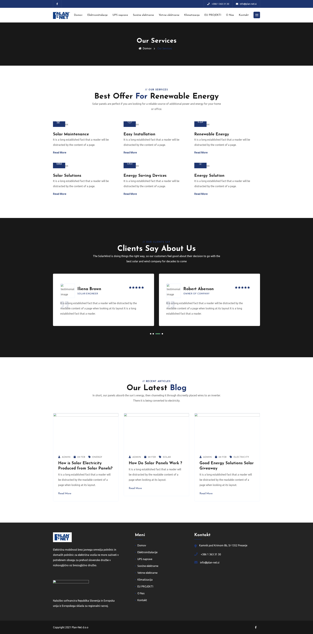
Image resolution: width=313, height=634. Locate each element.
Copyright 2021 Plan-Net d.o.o (70, 627)
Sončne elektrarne (143, 15)
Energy (97, 457)
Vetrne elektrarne (169, 15)
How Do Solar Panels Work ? (155, 463)
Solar (167, 457)
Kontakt (244, 15)
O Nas (230, 15)
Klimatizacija (192, 15)
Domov (78, 15)
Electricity (241, 457)
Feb (81, 457)
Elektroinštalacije (97, 15)
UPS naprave (120, 15)
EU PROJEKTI (212, 15)
